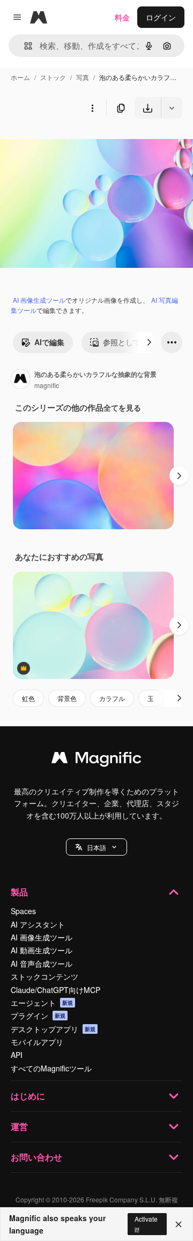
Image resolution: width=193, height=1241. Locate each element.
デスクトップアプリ (53, 1029)
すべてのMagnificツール (51, 1068)
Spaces (23, 911)
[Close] (178, 1224)
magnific (46, 385)
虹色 (28, 698)
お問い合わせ (36, 1157)
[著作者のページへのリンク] (20, 380)
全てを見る (122, 407)
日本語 (96, 847)
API (17, 1054)
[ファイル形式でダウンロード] (171, 108)
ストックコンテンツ (44, 976)
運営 (19, 1126)
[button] (96, 847)
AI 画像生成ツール (39, 299)
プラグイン (38, 1015)
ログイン (161, 17)
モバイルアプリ (37, 1041)
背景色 (67, 698)
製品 (19, 892)
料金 (122, 17)
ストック (53, 77)
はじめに (28, 1096)
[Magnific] (96, 760)
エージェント (42, 1002)
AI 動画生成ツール (41, 950)
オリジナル (74, 143)
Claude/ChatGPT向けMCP (55, 989)
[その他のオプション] (92, 108)
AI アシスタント (38, 924)
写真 (82, 77)
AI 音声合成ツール (41, 963)
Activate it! (146, 1223)
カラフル (112, 698)
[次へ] (149, 342)
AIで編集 (49, 342)
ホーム (20, 77)
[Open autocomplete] (24, 46)
